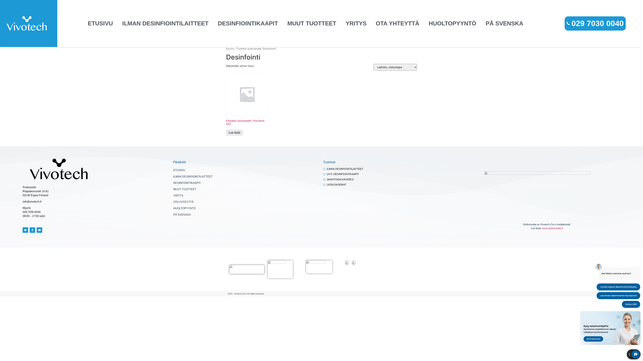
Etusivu (100, 23)
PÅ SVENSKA (504, 23)
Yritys (356, 23)
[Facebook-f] (32, 230)
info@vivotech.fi (32, 201)
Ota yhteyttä (397, 23)
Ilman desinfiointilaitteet (165, 23)
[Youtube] (39, 230)
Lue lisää (234, 132)
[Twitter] (25, 230)
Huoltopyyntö (452, 23)
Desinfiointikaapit (248, 23)
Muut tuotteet (311, 23)
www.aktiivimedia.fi (552, 228)
